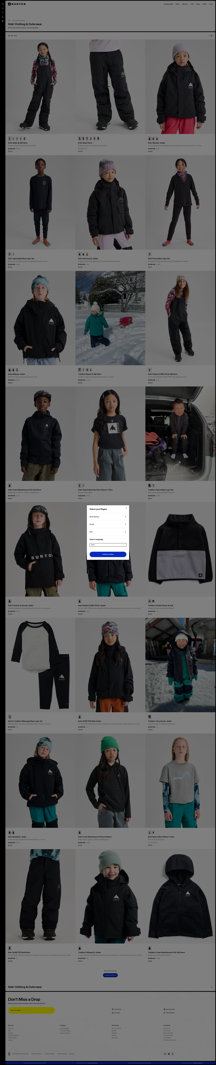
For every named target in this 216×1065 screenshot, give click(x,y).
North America (94, 516)
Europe (92, 524)
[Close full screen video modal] (126, 508)
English (93, 544)
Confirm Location (108, 554)
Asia (91, 531)
